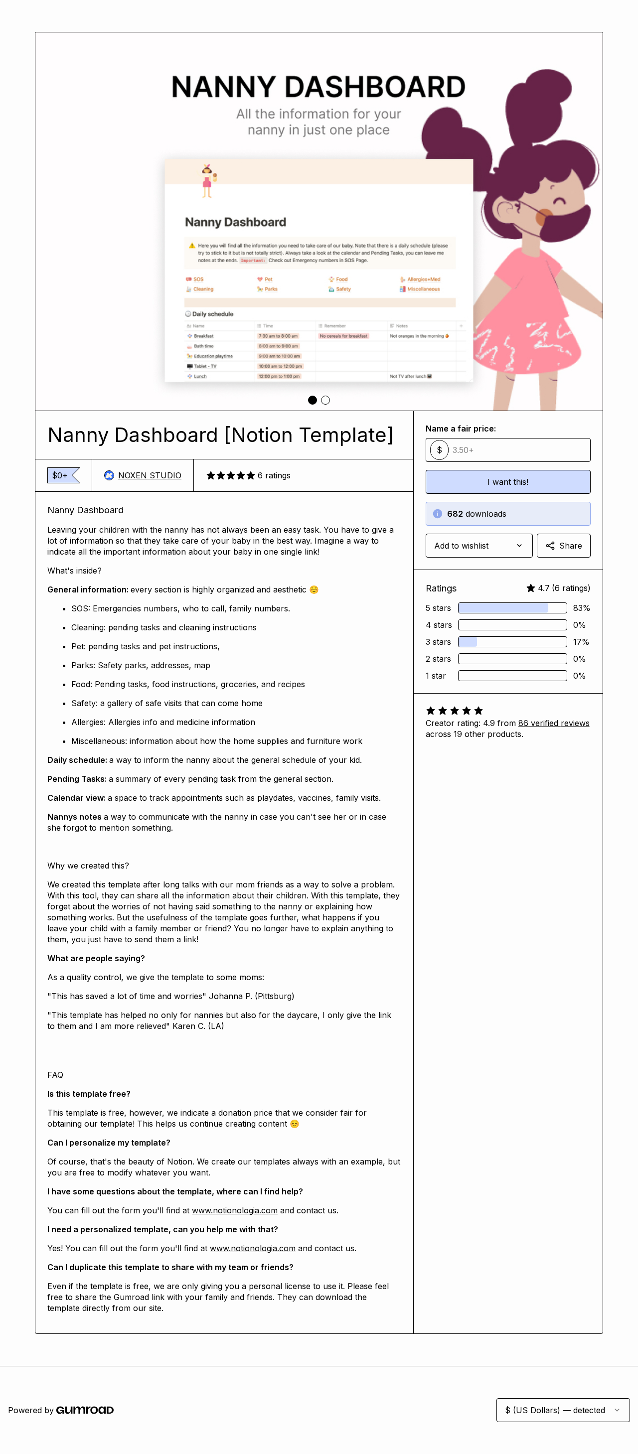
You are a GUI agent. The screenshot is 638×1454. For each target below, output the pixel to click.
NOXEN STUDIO (149, 475)
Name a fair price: (461, 429)
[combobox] (479, 546)
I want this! (507, 482)
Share (570, 546)
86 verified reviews (554, 723)
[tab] (312, 400)
